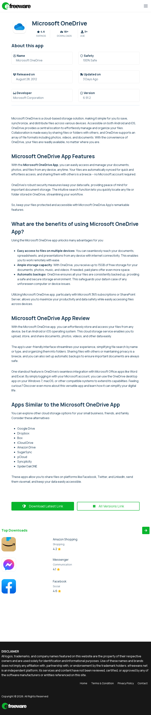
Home (83, 683)
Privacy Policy (126, 683)
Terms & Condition (102, 683)
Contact (143, 683)
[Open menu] (146, 6)
